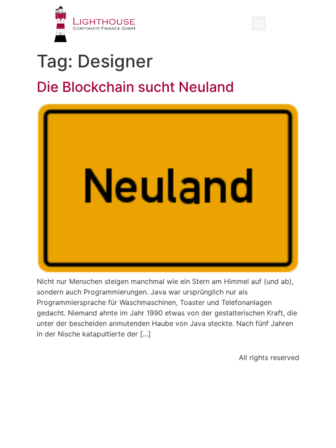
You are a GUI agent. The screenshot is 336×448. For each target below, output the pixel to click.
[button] (259, 23)
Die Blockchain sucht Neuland (135, 86)
